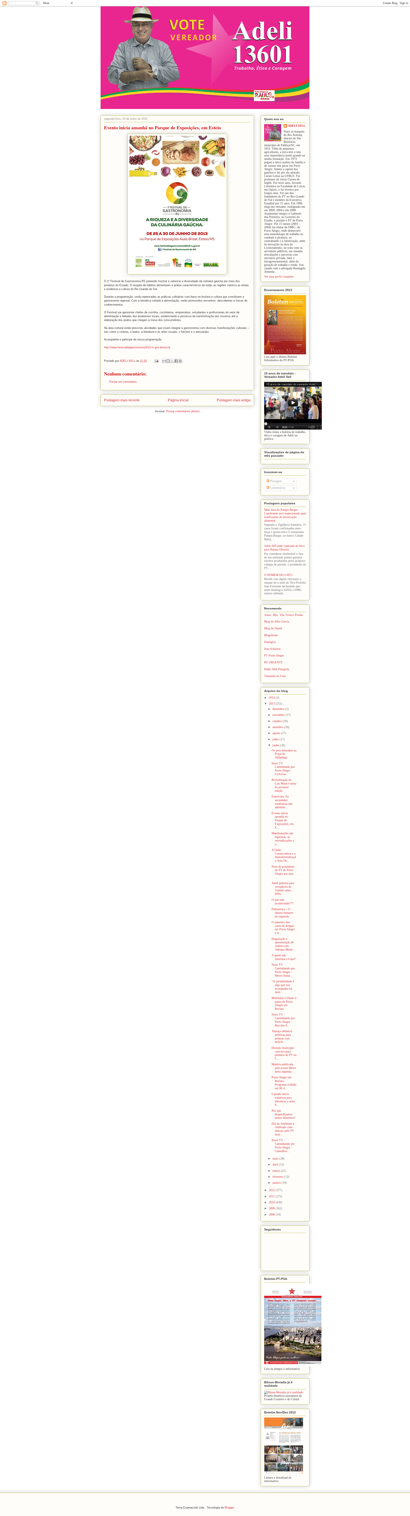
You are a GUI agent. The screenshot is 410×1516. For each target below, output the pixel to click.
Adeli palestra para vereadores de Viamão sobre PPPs (283, 888)
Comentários (277, 487)
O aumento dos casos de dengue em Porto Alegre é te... (283, 928)
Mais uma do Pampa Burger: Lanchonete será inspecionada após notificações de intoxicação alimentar (285, 515)
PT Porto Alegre (274, 655)
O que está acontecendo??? (282, 901)
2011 (272, 1196)
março (276, 1170)
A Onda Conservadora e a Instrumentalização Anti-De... (284, 855)
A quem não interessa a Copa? (284, 957)
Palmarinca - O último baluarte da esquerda (282, 913)
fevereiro (278, 1176)
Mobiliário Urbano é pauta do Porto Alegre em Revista (284, 1003)
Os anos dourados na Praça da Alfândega (284, 754)
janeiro (277, 1182)
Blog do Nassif (273, 628)
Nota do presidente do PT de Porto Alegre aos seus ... (283, 872)
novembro (279, 715)
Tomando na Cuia (275, 676)
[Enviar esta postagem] (156, 360)
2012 (272, 1190)
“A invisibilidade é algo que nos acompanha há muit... (283, 987)
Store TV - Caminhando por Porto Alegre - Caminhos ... (283, 1145)
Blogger (229, 1507)
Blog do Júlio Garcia (276, 621)
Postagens (275, 481)
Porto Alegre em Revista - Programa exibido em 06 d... (284, 1083)
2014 (272, 697)
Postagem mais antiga (233, 400)
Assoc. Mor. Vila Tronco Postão (283, 615)
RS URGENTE (273, 662)
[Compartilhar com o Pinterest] (180, 361)
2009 (272, 1208)
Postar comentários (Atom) (182, 411)
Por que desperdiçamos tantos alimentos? (284, 1114)
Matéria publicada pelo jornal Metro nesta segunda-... (284, 1068)
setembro (278, 727)
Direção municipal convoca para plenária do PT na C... (284, 1053)
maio (275, 1158)
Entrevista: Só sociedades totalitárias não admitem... (282, 802)
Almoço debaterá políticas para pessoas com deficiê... (282, 1037)
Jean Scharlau (272, 649)
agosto (276, 733)
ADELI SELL (296, 125)
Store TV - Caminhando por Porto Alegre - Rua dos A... (283, 1020)
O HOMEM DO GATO (278, 575)
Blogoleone (271, 635)
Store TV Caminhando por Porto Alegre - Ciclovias (283, 769)
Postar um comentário (123, 381)
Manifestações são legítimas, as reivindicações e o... (283, 839)
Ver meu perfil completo (279, 276)
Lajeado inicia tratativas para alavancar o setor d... (283, 1099)
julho (276, 739)
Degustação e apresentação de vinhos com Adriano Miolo (283, 944)
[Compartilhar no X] (172, 361)
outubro (277, 721)
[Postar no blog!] (168, 361)
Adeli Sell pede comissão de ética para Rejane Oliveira (284, 547)
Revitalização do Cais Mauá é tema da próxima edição (284, 785)
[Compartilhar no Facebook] (176, 361)
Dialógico (270, 642)
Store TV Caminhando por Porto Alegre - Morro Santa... (283, 970)
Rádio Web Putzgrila (276, 669)
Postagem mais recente (122, 400)
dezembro (278, 709)
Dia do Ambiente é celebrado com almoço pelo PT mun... (283, 1129)
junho (276, 745)
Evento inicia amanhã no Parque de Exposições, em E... (283, 820)
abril (275, 1164)
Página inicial (178, 400)
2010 (272, 1202)
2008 (272, 1214)
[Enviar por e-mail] (164, 361)
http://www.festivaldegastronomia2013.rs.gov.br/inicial (137, 347)
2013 (272, 703)
